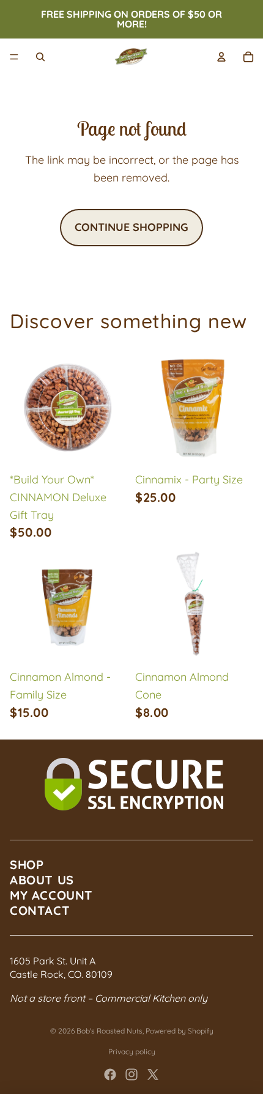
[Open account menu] (221, 56)
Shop (26, 864)
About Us (42, 879)
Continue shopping (131, 227)
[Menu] (14, 57)
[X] (153, 1074)
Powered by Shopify (179, 1030)
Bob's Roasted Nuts (109, 1030)
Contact (40, 910)
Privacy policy (131, 1051)
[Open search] (40, 56)
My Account (51, 895)
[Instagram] (131, 1074)
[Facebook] (110, 1074)
